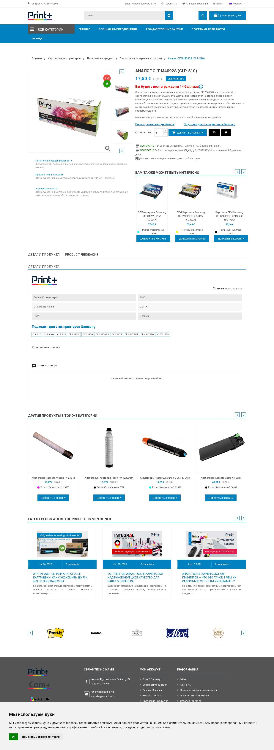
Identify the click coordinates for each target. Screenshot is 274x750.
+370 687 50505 (49, 3)
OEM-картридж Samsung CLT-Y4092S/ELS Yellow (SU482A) (191, 216)
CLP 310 (36, 334)
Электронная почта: (103, 694)
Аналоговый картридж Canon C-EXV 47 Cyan (165, 477)
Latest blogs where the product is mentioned (69, 519)
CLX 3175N (163, 334)
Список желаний (152, 690)
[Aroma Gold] (218, 632)
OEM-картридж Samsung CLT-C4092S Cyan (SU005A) (152, 216)
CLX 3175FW (147, 334)
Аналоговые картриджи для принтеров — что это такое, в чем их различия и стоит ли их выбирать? (209, 577)
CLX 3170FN (102, 334)
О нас (183, 679)
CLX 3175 (117, 334)
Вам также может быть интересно (167, 173)
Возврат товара (152, 695)
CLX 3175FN (131, 334)
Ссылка (218, 288)
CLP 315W (74, 334)
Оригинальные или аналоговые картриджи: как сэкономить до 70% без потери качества (60, 577)
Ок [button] (13, 736)
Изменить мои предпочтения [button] (41, 736)
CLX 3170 (88, 334)
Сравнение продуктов (156, 701)
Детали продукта (43, 254)
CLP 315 (61, 334)
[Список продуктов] (226, 132)
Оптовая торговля (190, 701)
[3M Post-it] (56, 632)
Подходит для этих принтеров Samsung (209, 124)
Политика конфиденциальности (198, 690)
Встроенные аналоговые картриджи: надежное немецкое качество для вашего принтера (135, 577)
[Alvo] (178, 632)
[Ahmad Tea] (137, 632)
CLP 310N (49, 334)
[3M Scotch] (96, 632)
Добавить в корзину (189, 132)
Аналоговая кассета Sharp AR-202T (221, 477)
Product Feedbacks (81, 254)
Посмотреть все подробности (154, 124)
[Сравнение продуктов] (214, 132)
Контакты (185, 684)
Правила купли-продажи (194, 695)
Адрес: (111, 681)
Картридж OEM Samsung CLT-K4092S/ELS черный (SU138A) (229, 216)
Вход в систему (151, 679)
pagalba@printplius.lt (103, 696)
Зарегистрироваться (155, 684)
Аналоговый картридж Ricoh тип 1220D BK (109, 477)
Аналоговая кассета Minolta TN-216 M (53, 477)
